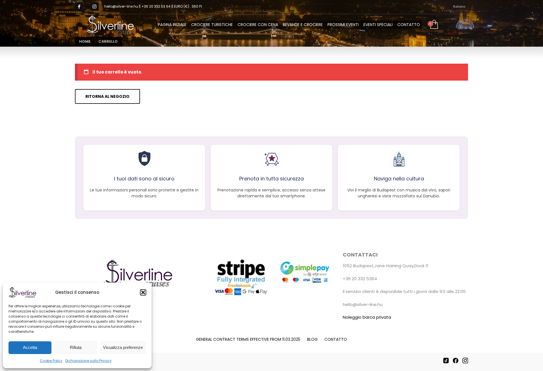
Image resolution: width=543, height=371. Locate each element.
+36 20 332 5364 (360, 279)
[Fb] (79, 6)
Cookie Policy (51, 360)
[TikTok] (446, 360)
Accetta (30, 347)
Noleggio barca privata (367, 317)
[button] (143, 292)
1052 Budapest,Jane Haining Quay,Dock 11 (385, 266)
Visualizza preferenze (123, 347)
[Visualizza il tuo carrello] (433, 25)
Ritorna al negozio (107, 96)
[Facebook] (455, 360)
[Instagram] (94, 6)
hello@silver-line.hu (363, 304)
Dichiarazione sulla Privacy (88, 360)
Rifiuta (75, 347)
